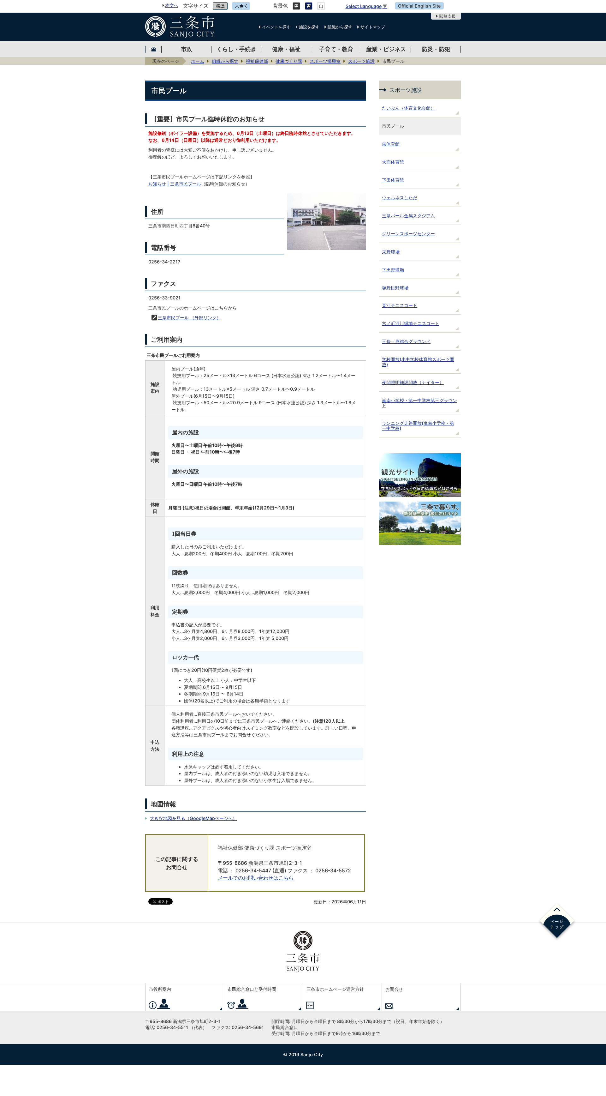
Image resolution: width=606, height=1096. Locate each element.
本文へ (171, 5)
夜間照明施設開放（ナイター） (413, 382)
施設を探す (309, 26)
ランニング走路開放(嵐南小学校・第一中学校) (418, 425)
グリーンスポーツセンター (408, 233)
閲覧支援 (447, 16)
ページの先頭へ (557, 921)
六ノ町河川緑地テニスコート (410, 323)
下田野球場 (393, 269)
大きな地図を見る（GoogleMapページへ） (193, 818)
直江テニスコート (399, 305)
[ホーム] (153, 49)
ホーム (197, 61)
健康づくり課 (289, 61)
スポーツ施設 (361, 61)
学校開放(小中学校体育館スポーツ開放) (418, 362)
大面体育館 (393, 162)
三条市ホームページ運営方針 (335, 989)
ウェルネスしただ (399, 197)
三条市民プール (189, 317)
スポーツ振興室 (325, 61)
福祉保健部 (257, 61)
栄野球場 (391, 251)
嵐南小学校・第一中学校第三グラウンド (419, 403)
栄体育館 (391, 144)
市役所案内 (160, 989)
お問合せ (394, 989)
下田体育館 (393, 180)
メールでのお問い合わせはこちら (256, 878)
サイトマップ (372, 26)
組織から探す (340, 26)
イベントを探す (276, 26)
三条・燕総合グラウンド (406, 341)
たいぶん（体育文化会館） (408, 108)
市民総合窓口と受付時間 (252, 989)
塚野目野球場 (395, 287)
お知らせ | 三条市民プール (174, 183)
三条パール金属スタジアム (408, 215)
